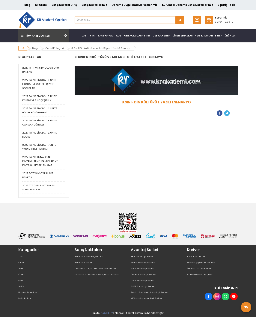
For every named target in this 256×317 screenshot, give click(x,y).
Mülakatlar (24, 298)
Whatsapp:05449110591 (201, 262)
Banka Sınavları (27, 292)
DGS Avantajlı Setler (142, 280)
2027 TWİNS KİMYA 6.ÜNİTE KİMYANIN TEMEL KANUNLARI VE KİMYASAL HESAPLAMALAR (40, 161)
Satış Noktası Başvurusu (89, 256)
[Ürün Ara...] (180, 20)
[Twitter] (227, 113)
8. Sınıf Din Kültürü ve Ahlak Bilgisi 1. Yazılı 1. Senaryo (101, 48)
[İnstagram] (217, 296)
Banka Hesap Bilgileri (200, 274)
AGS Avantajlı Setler (142, 268)
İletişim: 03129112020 (199, 268)
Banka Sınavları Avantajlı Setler (149, 292)
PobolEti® (107, 313)
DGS (20, 280)
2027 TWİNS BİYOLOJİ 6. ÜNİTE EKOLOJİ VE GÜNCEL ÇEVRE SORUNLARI (39, 84)
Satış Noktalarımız (94, 5)
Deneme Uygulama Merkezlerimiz (134, 5)
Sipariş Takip (227, 5)
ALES (21, 286)
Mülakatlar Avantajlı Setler (146, 298)
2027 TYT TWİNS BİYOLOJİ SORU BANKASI (40, 70)
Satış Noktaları (83, 262)
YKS (20, 256)
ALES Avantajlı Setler (143, 286)
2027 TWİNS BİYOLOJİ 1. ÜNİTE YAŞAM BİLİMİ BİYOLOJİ (39, 147)
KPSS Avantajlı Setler (143, 262)
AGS (20, 268)
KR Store (41, 5)
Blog (27, 5)
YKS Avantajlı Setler (142, 256)
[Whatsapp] (225, 296)
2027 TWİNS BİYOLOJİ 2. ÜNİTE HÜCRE (39, 135)
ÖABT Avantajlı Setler (143, 274)
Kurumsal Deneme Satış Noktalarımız (187, 5)
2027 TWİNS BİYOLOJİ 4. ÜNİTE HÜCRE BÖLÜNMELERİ (39, 110)
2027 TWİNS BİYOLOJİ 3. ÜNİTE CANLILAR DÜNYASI (39, 122)
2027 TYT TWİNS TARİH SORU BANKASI (38, 175)
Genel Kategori (54, 48)
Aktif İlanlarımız (196, 256)
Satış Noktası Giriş (64, 5)
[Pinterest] (234, 113)
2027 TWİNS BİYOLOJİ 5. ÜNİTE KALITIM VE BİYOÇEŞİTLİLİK (39, 98)
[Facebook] (219, 113)
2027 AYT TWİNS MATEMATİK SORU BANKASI (38, 187)
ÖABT (21, 274)
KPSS (21, 262)
